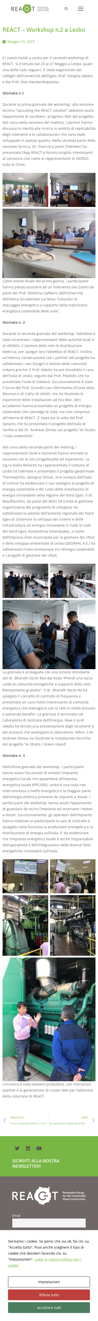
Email (16, 1216)
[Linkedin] (28, 1148)
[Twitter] (17, 1148)
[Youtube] (38, 1148)
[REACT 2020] (31, 9)
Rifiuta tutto (49, 1294)
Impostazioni (49, 1281)
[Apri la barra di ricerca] (66, 9)
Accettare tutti (49, 1307)
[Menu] (80, 8)
